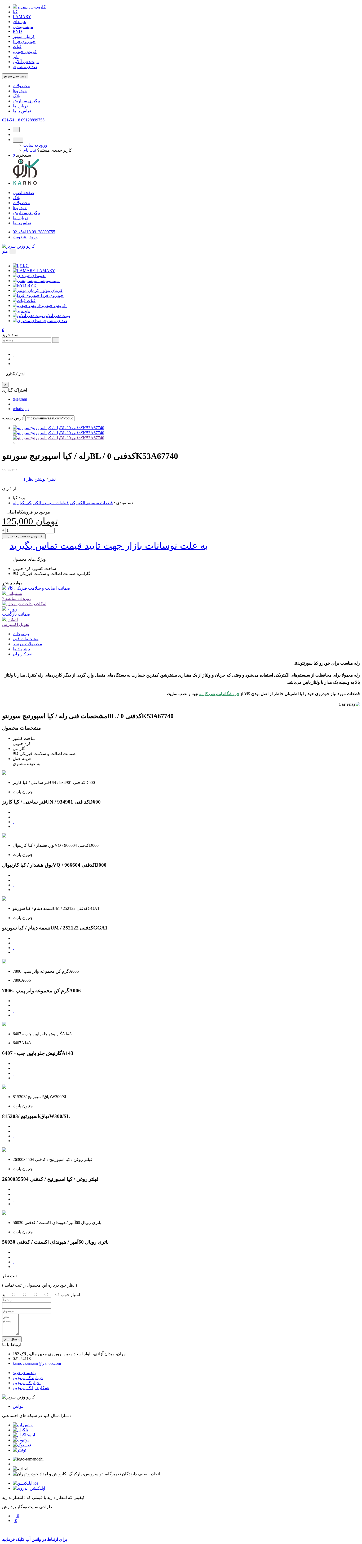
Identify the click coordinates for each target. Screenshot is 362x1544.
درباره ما (20, 106)
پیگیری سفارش (26, 101)
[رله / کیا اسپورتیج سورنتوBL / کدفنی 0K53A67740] (58, 428)
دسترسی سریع (15, 76)
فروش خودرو (25, 51)
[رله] (58, 438)
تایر (16, 56)
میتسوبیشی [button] (49, 280)
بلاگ (16, 96)
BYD (17, 31)
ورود (33, 237)
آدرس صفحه (13, 418)
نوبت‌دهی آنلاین (26, 61)
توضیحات (21, 633)
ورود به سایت (35, 145)
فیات (17, 46)
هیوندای (19, 21)
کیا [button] (26, 266)
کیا (15, 12)
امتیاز (75, 1294)
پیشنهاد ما (21, 649)
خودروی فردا (24, 41)
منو (5, 251)
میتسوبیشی (23, 26)
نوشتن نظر (36, 479)
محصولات (21, 86)
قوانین (18, 1406)
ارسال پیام (12, 1339)
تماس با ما (22, 111)
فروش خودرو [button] (54, 305)
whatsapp (21, 408)
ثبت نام (29, 150)
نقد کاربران (22, 654)
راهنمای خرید (24, 1372)
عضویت (20, 237)
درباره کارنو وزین (28, 1377)
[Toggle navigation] (12, 251)
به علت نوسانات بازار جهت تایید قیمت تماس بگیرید (109, 545)
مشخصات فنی (25, 639)
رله (16, 503)
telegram (20, 399)
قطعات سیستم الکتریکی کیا (44, 503)
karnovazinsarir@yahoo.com (37, 1363)
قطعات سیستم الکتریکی (91, 503)
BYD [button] (32, 285)
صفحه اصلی (23, 192)
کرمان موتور (24, 36)
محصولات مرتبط (27, 644)
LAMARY (22, 16)
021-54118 (11, 120)
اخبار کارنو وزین (27, 1382)
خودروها (20, 91)
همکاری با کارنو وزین (31, 1387)
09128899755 (33, 120)
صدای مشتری (25, 66)
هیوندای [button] (38, 275)
